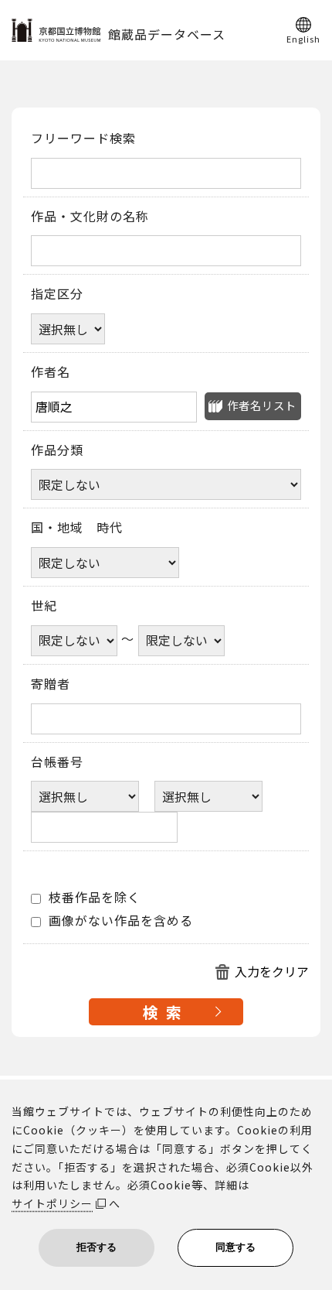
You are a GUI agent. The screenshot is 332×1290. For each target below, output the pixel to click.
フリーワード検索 (83, 138)
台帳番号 (57, 762)
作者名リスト (261, 405)
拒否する (96, 1247)
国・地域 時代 (77, 528)
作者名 (50, 372)
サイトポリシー (52, 1203)
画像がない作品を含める (119, 921)
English (303, 38)
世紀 (44, 606)
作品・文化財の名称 (90, 216)
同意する (235, 1247)
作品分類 (57, 450)
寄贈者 (50, 684)
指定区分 (57, 294)
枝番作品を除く (93, 897)
